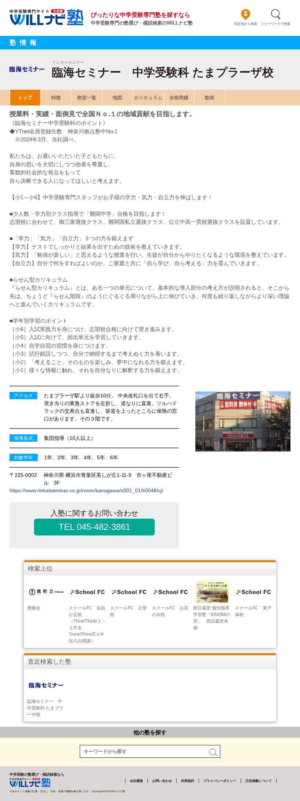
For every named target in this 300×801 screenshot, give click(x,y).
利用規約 (187, 781)
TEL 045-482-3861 (94, 527)
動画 (209, 97)
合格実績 (178, 97)
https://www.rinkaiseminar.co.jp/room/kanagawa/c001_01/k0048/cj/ (86, 490)
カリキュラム (148, 97)
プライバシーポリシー (219, 781)
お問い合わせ (162, 781)
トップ (25, 97)
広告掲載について (258, 781)
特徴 (56, 97)
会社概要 (136, 781)
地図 (117, 97)
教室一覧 (86, 97)
